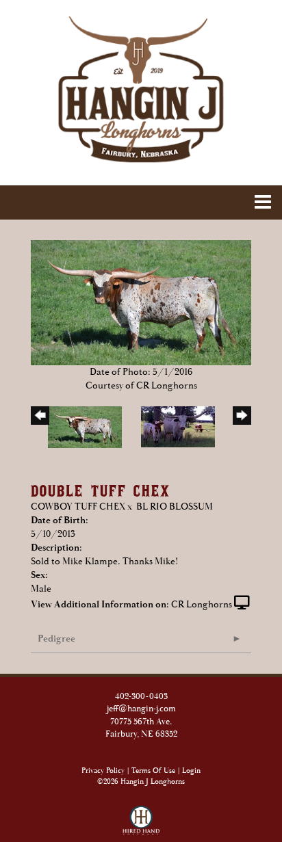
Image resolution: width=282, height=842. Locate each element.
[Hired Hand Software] (141, 814)
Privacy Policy (103, 771)
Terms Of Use (153, 771)
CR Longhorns (201, 604)
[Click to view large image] (141, 302)
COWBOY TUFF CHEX (78, 507)
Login (191, 771)
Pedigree (56, 639)
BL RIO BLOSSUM (174, 507)
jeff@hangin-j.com (141, 709)
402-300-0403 (141, 696)
